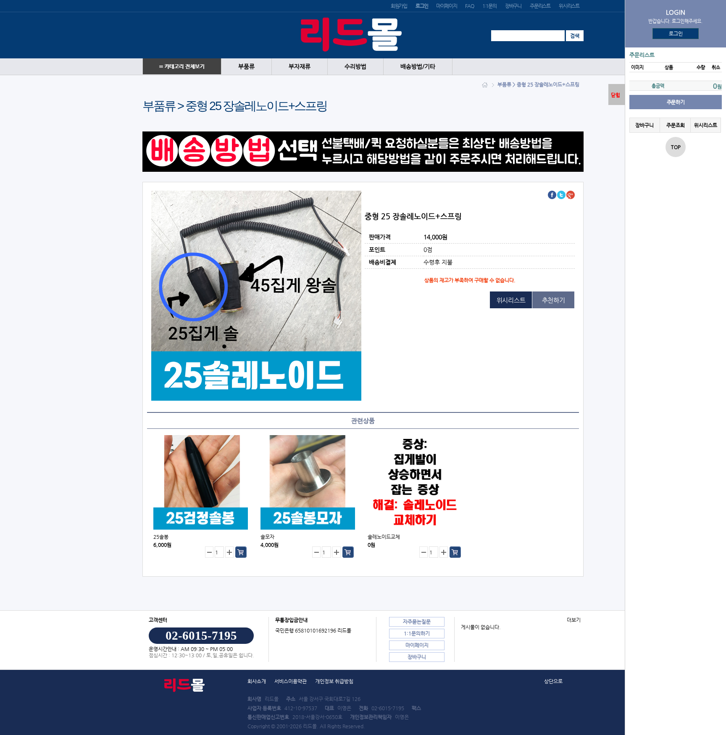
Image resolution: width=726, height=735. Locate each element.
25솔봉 (160, 537)
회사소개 (256, 681)
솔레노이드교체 (384, 537)
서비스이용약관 (290, 681)
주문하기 (675, 102)
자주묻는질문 (417, 622)
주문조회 (675, 125)
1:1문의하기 (417, 633)
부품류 (246, 66)
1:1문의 (489, 6)
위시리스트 (569, 6)
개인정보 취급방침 (334, 681)
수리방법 (355, 66)
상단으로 (553, 681)
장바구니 (513, 6)
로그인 (676, 34)
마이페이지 (446, 6)
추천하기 (553, 300)
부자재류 (299, 66)
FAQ (469, 6)
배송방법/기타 (417, 66)
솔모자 (267, 537)
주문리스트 (540, 6)
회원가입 (399, 6)
